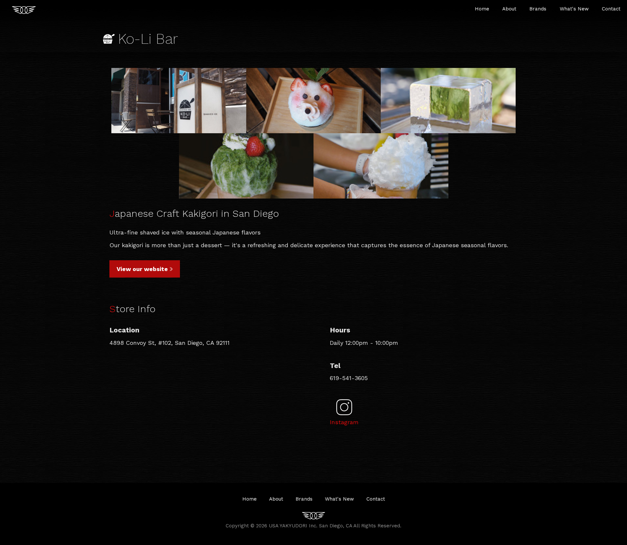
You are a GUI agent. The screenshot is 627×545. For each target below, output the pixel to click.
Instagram (344, 422)
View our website (142, 268)
